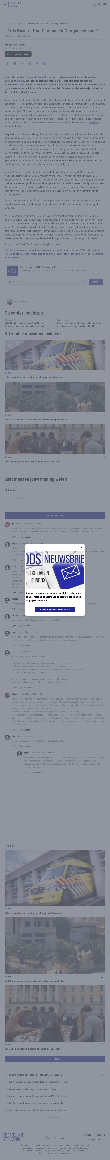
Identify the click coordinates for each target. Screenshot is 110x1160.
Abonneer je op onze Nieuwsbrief (55, 609)
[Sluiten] (81, 547)
